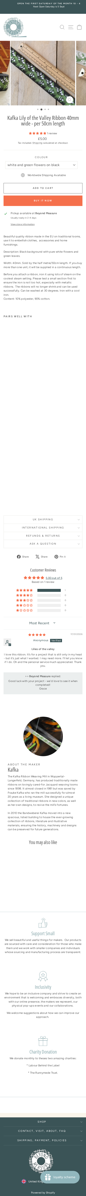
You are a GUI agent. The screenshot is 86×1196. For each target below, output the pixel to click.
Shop (42, 1121)
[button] (38, 133)
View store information (23, 224)
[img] (37, 634)
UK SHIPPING (43, 519)
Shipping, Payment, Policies (42, 1140)
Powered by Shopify (43, 1192)
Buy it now (43, 200)
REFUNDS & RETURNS (43, 535)
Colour (41, 157)
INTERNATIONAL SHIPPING (43, 527)
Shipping (37, 143)
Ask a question (43, 543)
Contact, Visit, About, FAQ (42, 1130)
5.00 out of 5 (54, 577)
